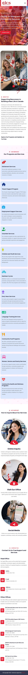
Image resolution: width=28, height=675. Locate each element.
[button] (24, 41)
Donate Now (5, 32)
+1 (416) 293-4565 (9, 609)
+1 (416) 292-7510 (10, 573)
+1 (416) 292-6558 (9, 621)
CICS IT (23, 672)
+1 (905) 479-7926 (10, 646)
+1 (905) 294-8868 (9, 633)
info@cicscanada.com (11, 581)
